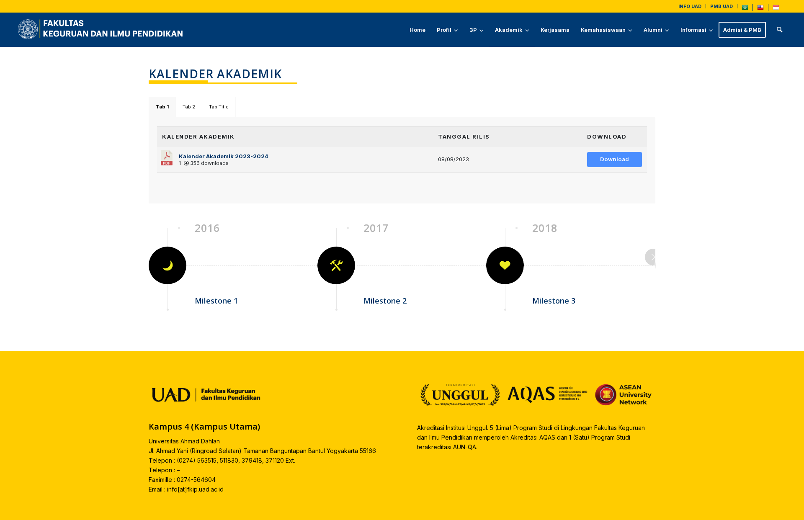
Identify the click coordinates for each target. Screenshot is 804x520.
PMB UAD (721, 6)
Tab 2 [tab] (189, 107)
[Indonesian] (776, 9)
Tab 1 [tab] (162, 107)
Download (614, 159)
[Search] (779, 29)
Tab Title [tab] (219, 107)
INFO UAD (689, 6)
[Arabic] (745, 9)
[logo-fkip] (102, 29)
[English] (760, 9)
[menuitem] (690, 6)
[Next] (653, 257)
